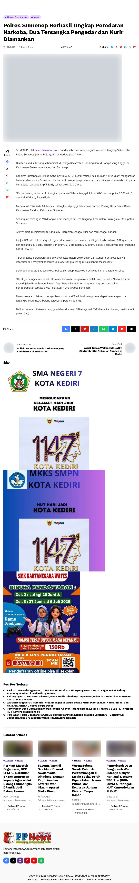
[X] (13, 860)
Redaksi (64, 879)
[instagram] (20, 860)
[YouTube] (34, 860)
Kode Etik (77, 879)
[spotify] (41, 860)
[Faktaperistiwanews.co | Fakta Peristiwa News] (27, 837)
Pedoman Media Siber (98, 879)
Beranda (32, 879)
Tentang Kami (48, 879)
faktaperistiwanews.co (44, 150)
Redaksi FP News (16, 806)
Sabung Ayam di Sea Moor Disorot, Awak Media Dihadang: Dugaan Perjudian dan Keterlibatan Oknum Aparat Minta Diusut (69, 698)
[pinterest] (27, 860)
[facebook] (6, 860)
